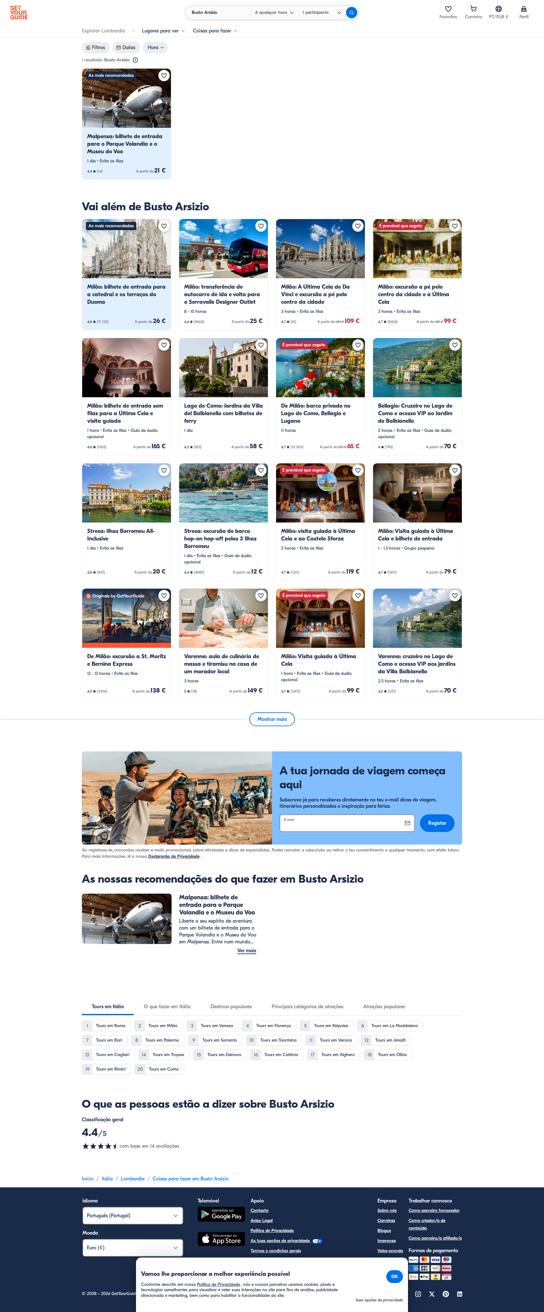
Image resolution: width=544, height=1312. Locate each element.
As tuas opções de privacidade (281, 1240)
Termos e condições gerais (276, 1250)
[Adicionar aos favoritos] (164, 75)
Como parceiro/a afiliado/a (435, 1238)
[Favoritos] (448, 9)
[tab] (108, 1006)
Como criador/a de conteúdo (427, 1224)
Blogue (384, 1230)
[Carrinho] (473, 9)
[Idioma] (499, 9)
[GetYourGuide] (19, 13)
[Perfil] (524, 9)
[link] (126, 124)
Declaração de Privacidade (174, 856)
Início (88, 1179)
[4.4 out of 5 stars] (101, 1146)
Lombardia (132, 1179)
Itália (107, 1179)
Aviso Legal (262, 1220)
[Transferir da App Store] (221, 1240)
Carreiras (386, 1220)
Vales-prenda (390, 1250)
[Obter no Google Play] (221, 1215)
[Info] (135, 60)
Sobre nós (387, 1210)
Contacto (260, 1210)
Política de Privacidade (272, 1230)
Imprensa (386, 1240)
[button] (126, 124)
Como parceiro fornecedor (434, 1210)
